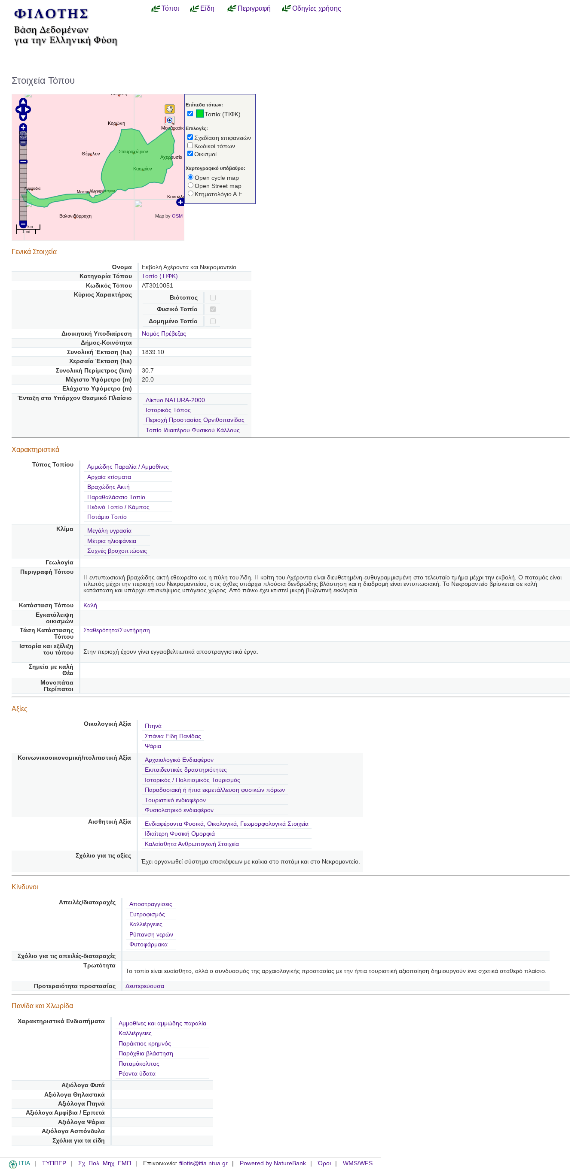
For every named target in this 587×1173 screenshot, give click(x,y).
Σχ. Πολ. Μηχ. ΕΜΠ (104, 1163)
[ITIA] (13, 1167)
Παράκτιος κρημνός (145, 1043)
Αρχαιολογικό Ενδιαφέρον (179, 760)
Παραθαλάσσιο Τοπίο (116, 497)
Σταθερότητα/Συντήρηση (116, 630)
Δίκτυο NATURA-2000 (175, 400)
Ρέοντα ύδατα (137, 1073)
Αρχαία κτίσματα (109, 477)
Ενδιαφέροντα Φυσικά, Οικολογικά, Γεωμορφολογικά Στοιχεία (227, 824)
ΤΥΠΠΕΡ (54, 1163)
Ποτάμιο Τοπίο (107, 517)
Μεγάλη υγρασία (109, 530)
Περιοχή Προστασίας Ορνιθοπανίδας (195, 420)
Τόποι (170, 8)
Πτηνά (153, 726)
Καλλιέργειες (145, 924)
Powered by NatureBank (273, 1163)
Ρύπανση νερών (151, 934)
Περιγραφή (254, 8)
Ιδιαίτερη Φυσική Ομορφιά (180, 833)
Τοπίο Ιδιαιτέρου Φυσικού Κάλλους (193, 430)
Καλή (90, 605)
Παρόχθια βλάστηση (146, 1053)
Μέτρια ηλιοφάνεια (111, 541)
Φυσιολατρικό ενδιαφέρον (179, 810)
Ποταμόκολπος (139, 1064)
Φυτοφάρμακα (148, 944)
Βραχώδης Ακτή (108, 487)
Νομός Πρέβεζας (164, 333)
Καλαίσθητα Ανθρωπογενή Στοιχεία (192, 844)
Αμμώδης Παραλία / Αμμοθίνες (128, 467)
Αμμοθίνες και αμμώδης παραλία (162, 1023)
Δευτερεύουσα (144, 986)
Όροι (324, 1163)
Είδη (207, 8)
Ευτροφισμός (147, 914)
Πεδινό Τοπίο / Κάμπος (118, 507)
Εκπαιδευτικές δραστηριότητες (186, 770)
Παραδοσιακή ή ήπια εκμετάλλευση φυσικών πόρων (215, 790)
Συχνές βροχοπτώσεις (117, 551)
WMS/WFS (358, 1163)
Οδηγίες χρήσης (316, 8)
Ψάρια (153, 746)
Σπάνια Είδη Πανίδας (173, 736)
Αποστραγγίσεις (150, 904)
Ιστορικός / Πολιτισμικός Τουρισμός (192, 780)
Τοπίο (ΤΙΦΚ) (160, 276)
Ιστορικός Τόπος (168, 410)
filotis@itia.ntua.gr (203, 1163)
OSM (177, 215)
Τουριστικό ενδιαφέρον (175, 800)
